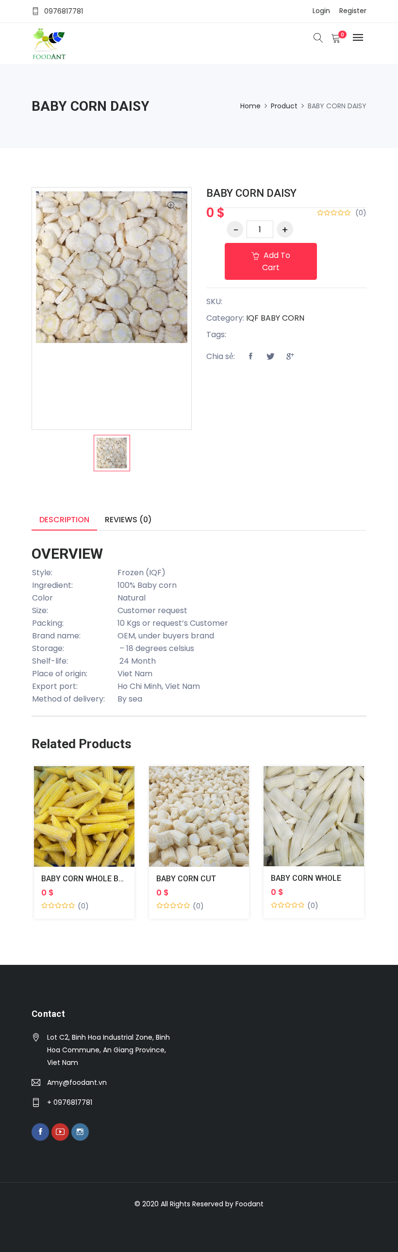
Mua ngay (73, 824)
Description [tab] (64, 519)
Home (250, 106)
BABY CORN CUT (186, 878)
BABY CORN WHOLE (306, 878)
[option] (112, 453)
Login (321, 11)
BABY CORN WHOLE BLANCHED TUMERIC (115, 878)
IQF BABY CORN (275, 318)
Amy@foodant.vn (77, 1082)
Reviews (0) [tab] (128, 519)
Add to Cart (276, 261)
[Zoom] (172, 207)
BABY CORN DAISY (251, 193)
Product (284, 106)
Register (352, 11)
